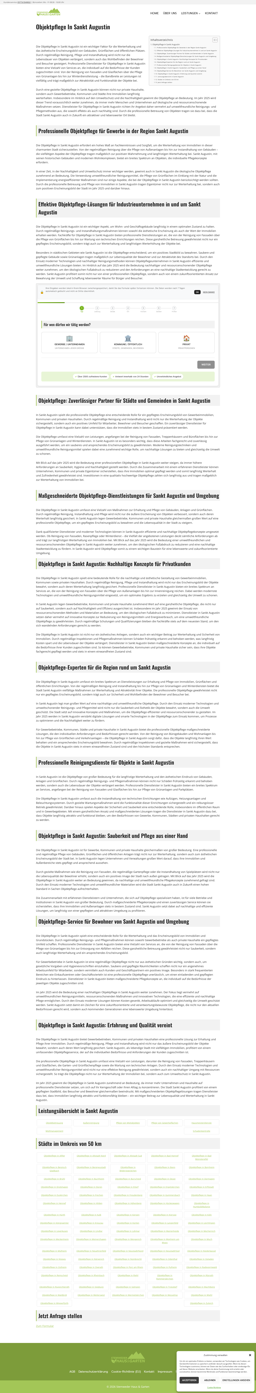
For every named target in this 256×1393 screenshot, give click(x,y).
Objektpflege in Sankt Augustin (166, 44)
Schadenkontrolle (201, 1131)
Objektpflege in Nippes (54, 1259)
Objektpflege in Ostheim (54, 1267)
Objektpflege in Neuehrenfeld (91, 1251)
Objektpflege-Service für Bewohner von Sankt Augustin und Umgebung (181, 71)
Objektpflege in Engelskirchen (165, 1187)
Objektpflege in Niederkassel (201, 1251)
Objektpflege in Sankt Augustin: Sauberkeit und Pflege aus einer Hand (181, 68)
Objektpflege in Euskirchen (54, 1195)
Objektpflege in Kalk (91, 1214)
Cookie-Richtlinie (214, 1387)
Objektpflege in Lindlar (91, 1231)
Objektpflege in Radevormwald (201, 1267)
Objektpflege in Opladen (201, 1259)
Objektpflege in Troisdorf (164, 1287)
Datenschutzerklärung (93, 1371)
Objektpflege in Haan (201, 1195)
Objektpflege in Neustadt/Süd (165, 1251)
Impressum (165, 1371)
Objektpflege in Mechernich (201, 1231)
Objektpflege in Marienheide (165, 1231)
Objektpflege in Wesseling (165, 1295)
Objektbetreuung (54, 1122)
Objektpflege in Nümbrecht (128, 1259)
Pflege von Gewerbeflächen (164, 1122)
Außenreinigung (91, 1122)
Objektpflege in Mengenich (128, 1239)
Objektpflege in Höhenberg (128, 1203)
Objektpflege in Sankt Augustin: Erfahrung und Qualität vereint (180, 74)
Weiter (206, 364)
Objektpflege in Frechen (91, 1195)
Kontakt (211, 13)
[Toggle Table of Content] (213, 39)
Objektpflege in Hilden (91, 1203)
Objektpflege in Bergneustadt (91, 1167)
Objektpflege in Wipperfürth (54, 1303)
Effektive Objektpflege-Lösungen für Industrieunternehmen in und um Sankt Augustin (187, 50)
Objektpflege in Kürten (128, 1223)
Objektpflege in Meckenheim (54, 1239)
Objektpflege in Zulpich (201, 1303)
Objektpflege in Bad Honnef (165, 1155)
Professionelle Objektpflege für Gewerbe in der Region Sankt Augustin (181, 47)
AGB (72, 1371)
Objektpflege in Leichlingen (201, 1223)
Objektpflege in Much (201, 1239)
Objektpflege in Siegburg (91, 1287)
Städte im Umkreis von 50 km (168, 79)
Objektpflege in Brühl (54, 1178)
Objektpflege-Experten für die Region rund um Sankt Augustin (178, 62)
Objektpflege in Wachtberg (201, 1287)
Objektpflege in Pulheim (165, 1267)
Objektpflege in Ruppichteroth (54, 1287)
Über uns (170, 13)
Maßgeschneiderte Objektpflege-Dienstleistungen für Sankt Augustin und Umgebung (186, 56)
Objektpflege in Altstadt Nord (91, 1155)
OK (197, 292)
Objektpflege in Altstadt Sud (128, 1155)
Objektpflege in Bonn (164, 1167)
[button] (250, 1355)
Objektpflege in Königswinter (54, 1223)
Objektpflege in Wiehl (201, 1295)
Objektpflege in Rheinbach (91, 1275)
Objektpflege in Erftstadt (201, 1187)
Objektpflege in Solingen (128, 1287)
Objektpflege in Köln (202, 1214)
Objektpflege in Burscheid (128, 1178)
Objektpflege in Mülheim (54, 1251)
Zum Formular (45, 1326)
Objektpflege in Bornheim (201, 1167)
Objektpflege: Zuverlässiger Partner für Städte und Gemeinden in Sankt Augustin (185, 53)
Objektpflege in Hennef (54, 1203)
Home (154, 13)
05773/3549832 (24, 2)
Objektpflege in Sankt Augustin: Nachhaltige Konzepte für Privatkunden (182, 59)
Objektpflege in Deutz (165, 1178)
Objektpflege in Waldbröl (54, 1295)
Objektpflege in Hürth (54, 1214)
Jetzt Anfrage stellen (165, 82)
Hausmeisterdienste (202, 1122)
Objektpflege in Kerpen (128, 1214)
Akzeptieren (189, 1380)
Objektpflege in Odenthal (164, 1259)
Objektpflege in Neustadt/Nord (128, 1251)
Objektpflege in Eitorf (128, 1187)
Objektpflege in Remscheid (54, 1275)
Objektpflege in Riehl (128, 1275)
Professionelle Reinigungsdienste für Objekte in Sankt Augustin (179, 65)
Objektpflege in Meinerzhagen (91, 1239)
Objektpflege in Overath (91, 1267)
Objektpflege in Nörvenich (91, 1259)
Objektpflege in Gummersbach (165, 1195)
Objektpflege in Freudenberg (128, 1195)
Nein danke (209, 292)
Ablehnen (209, 1380)
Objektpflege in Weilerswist (91, 1295)
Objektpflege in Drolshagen (54, 1187)
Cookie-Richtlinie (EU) (126, 1371)
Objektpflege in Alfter (54, 1155)
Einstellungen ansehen (236, 1380)
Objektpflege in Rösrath (201, 1275)
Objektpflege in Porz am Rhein (128, 1267)
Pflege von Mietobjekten (128, 1122)
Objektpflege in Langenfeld (164, 1223)
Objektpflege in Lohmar (128, 1231)
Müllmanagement (54, 1131)
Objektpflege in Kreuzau (91, 1223)
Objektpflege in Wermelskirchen (128, 1295)
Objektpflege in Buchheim (91, 1178)
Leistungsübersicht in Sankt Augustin (171, 77)
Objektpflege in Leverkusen (54, 1231)
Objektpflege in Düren (91, 1187)
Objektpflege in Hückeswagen (164, 1203)
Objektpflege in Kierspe (164, 1214)
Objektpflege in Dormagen (202, 1178)
